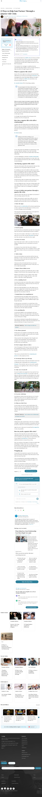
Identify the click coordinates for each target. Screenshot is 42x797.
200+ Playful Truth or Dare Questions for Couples (10, 743)
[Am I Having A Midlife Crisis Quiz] (7, 689)
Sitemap (2, 790)
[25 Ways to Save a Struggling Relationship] (34, 662)
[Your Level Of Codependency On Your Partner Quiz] (20, 689)
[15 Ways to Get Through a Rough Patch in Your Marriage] (20, 662)
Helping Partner (5, 57)
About (3, 774)
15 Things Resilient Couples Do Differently (28, 626)
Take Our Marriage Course (31, 471)
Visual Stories (24, 747)
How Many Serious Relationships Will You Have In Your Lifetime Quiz (33, 696)
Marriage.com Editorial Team (23, 16)
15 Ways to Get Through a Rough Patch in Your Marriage (19, 672)
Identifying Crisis (5, 55)
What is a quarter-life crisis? (26, 494)
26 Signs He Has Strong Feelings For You (8, 741)
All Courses (24, 758)
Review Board (16, 774)
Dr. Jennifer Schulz (18, 83)
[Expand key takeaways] (38, 39)
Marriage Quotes (24, 743)
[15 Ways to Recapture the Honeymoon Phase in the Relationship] (7, 636)
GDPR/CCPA (4, 783)
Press (34, 774)
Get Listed (4, 763)
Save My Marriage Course (26, 754)
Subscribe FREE (6, 45)
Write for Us (12, 763)
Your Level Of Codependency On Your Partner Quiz (19, 696)
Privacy (3, 777)
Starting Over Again (5, 691)
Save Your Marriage (32, 667)
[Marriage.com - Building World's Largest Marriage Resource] (23, 1)
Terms (38, 503)
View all (37, 704)
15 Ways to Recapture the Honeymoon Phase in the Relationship (6, 647)
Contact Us (3, 781)
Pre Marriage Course (25, 756)
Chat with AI (25, 54)
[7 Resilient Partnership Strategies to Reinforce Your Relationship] (7, 662)
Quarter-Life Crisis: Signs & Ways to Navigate (14, 626)
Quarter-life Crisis (5, 51)
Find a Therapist (35, 501)
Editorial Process (17, 777)
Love (2, 641)
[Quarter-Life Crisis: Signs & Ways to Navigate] (16, 616)
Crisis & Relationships (6, 53)
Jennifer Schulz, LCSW (12, 16)
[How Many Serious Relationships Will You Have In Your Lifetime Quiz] (34, 689)
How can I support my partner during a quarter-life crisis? (29, 490)
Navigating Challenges (14, 621)
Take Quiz (4, 63)
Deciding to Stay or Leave (33, 691)
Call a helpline (29, 501)
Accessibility (14, 781)
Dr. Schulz (16, 132)
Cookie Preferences (15, 783)
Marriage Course (24, 752)
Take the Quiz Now (27, 582)
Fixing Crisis (4, 59)
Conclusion (4, 61)
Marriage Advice (24, 740)
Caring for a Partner (18, 691)
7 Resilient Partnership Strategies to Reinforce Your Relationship (5, 673)
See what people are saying (31, 607)
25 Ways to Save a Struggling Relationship (33, 672)
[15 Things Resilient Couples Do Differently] (29, 616)
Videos (23, 745)
